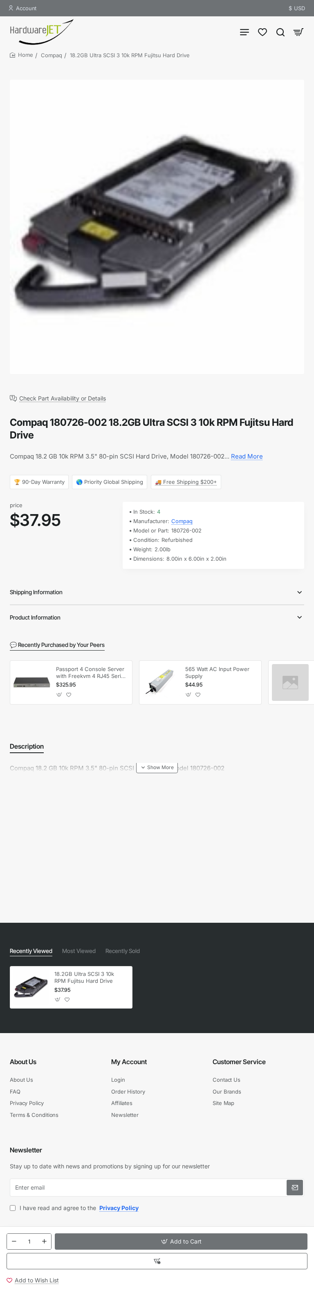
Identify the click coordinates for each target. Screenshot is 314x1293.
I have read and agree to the (78, 1207)
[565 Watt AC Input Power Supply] (161, 682)
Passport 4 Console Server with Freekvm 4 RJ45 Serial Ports (90, 673)
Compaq (51, 55)
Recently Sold (122, 950)
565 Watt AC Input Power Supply (217, 672)
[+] (44, 1241)
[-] (14, 1241)
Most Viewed (79, 950)
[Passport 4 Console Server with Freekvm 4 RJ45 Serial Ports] (31, 682)
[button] (181, 1241)
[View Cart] (298, 31)
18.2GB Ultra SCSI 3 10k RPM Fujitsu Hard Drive (84, 977)
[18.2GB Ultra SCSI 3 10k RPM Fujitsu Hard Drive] (31, 987)
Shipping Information (36, 591)
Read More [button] (247, 456)
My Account (129, 1062)
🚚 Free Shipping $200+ (186, 481)
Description (27, 746)
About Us (23, 1062)
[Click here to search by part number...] (280, 31)
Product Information (35, 617)
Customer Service (239, 1062)
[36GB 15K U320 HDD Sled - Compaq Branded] (290, 682)
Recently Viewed (31, 950)
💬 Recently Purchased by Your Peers (57, 644)
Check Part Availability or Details (62, 398)
